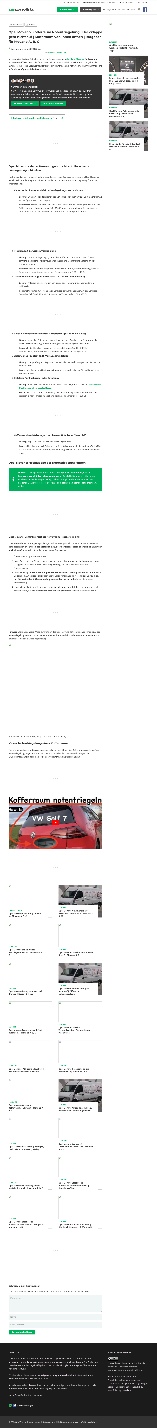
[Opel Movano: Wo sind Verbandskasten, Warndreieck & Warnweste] (80, 1003)
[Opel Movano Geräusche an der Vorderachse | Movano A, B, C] (80, 1042)
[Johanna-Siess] (28, 81)
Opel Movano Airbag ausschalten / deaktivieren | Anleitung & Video (75, 1109)
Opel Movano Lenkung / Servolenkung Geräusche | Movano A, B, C (76, 1147)
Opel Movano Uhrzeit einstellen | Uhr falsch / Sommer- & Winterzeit (75, 1225)
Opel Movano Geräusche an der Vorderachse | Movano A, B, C (74, 1070)
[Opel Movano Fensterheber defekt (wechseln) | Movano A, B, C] (30, 1003)
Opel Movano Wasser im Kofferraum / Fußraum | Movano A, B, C (26, 1108)
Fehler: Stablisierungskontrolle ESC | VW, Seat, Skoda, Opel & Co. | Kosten (124, 81)
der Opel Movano (75, 59)
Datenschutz (48, 1422)
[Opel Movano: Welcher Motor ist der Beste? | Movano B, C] (80, 925)
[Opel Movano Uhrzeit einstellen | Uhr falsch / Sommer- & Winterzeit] (80, 1197)
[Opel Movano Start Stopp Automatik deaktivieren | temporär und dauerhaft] (30, 1197)
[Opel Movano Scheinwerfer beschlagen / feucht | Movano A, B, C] (30, 925)
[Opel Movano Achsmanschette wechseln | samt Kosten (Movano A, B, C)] (80, 886)
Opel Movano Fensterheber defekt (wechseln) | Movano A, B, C (25, 1031)
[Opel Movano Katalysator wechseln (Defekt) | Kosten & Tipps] (30, 964)
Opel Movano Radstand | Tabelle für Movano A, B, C (25, 914)
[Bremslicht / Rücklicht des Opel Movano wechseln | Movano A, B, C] (128, 123)
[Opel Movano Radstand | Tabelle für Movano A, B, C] (30, 886)
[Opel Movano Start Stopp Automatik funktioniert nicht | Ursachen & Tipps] (80, 1158)
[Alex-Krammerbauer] (32, 81)
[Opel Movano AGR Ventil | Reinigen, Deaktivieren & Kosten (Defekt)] (30, 1119)
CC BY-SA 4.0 (57, 52)
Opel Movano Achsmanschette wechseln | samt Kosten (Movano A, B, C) (76, 913)
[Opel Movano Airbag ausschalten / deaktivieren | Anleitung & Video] (80, 1080)
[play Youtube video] (55, 822)
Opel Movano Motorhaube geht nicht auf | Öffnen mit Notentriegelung (74, 991)
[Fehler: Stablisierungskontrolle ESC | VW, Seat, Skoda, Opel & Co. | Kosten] (128, 57)
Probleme (13, 947)
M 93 (50, 52)
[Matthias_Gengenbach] (13, 81)
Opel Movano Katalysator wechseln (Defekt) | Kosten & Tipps (26, 992)
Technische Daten (16, 910)
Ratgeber (62, 908)
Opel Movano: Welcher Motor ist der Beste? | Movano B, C (76, 953)
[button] (139, 9)
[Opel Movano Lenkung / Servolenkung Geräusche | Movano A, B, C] (80, 1119)
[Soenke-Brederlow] (17, 81)
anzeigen (58, 118)
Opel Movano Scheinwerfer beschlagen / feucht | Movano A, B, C (26, 952)
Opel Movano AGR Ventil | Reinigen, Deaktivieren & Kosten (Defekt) (26, 1148)
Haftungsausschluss (67, 1422)
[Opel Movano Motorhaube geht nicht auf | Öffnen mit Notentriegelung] (80, 964)
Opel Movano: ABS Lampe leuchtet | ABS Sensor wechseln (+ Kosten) (26, 1070)
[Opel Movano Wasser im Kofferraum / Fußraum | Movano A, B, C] (30, 1080)
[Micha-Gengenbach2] (21, 81)
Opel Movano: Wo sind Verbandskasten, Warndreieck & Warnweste (74, 1030)
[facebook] (145, 9)
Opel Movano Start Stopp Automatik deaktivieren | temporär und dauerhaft (26, 1224)
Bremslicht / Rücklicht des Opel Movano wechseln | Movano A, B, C (124, 147)
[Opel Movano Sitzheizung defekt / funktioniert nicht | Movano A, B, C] (30, 1158)
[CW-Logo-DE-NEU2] (21, 9)
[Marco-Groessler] (24, 81)
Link (64, 52)
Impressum (34, 1422)
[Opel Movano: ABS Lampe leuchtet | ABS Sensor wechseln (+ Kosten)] (30, 1042)
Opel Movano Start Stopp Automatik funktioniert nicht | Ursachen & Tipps (74, 1185)
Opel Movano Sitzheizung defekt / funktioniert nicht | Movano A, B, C (26, 1187)
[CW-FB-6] (21, 1405)
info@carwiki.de (88, 1422)
